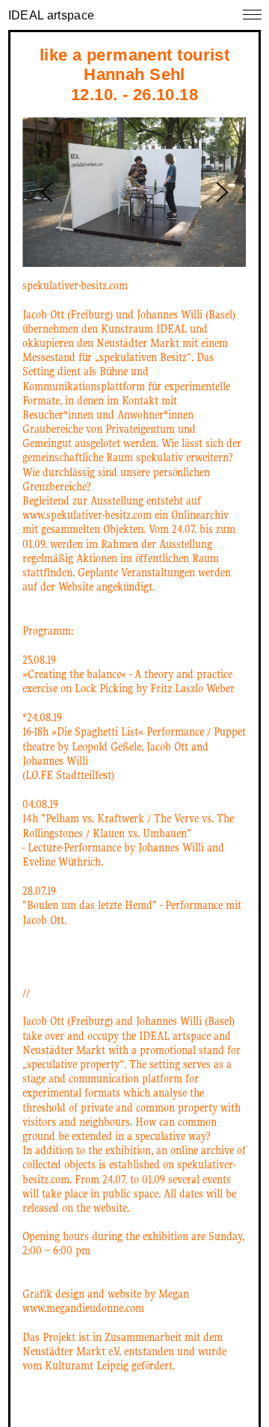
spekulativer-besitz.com (75, 285)
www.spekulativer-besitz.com (87, 515)
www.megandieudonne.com (83, 1308)
